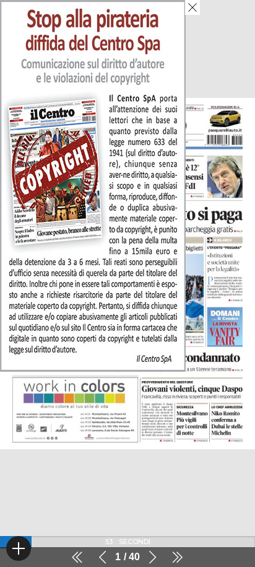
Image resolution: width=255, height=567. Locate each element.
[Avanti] (152, 557)
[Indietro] (103, 557)
